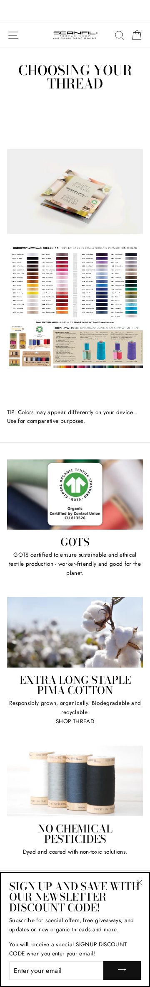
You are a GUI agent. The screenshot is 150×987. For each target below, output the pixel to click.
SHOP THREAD (75, 721)
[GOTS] (75, 494)
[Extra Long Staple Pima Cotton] (75, 632)
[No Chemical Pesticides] (75, 781)
